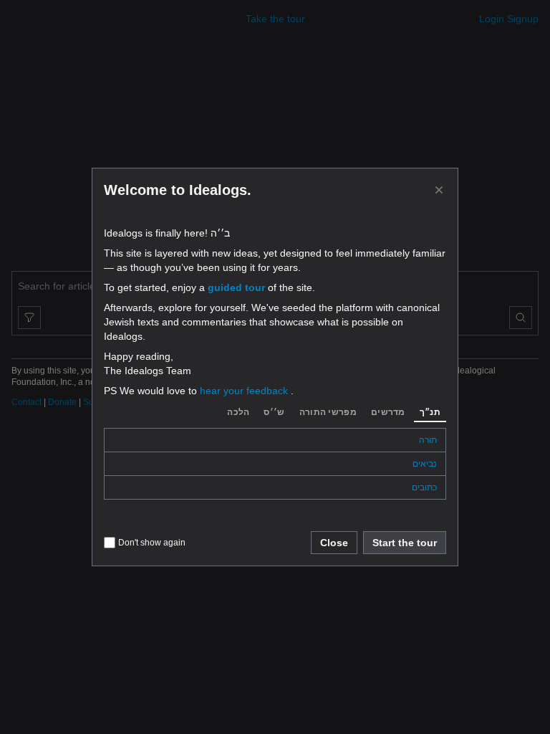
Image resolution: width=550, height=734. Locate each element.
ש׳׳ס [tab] (274, 412)
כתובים (424, 487)
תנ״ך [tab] (430, 412)
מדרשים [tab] (388, 412)
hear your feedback (245, 390)
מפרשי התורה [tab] (328, 412)
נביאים (424, 464)
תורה (428, 440)
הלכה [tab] (238, 412)
